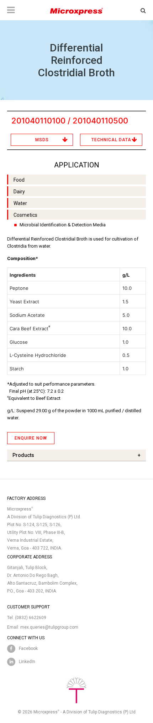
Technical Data (111, 139)
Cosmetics (25, 215)
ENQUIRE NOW (31, 438)
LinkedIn (27, 661)
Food (19, 180)
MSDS (42, 139)
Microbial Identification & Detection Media (63, 224)
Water (20, 203)
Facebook (28, 648)
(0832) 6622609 (30, 617)
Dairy (19, 191)
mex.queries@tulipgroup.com (49, 627)
